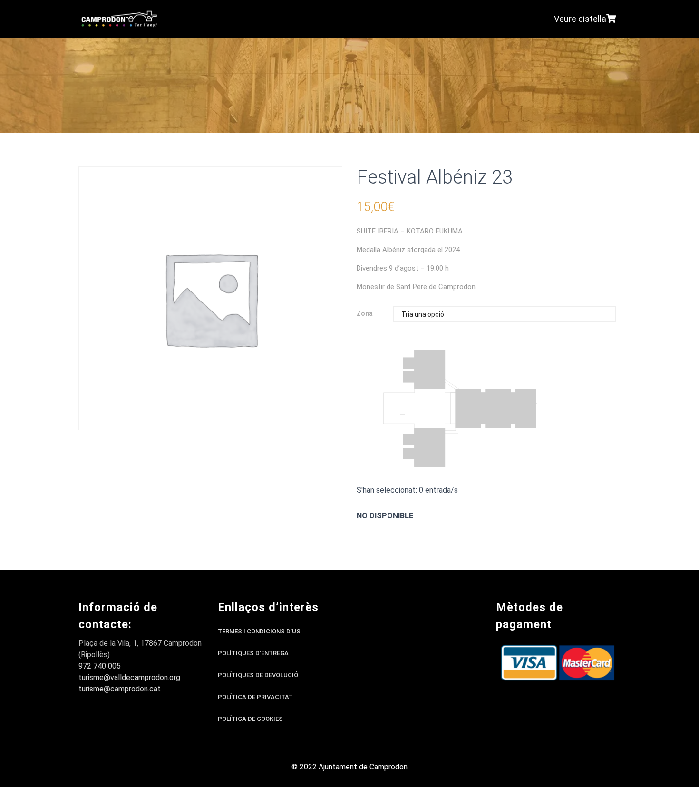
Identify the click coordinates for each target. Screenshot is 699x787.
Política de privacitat (255, 696)
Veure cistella (580, 19)
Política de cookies (250, 718)
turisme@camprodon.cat (119, 688)
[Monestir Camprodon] (118, 19)
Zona (365, 313)
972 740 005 (99, 665)
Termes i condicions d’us (259, 631)
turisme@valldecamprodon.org (129, 677)
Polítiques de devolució (258, 675)
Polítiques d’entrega (253, 653)
